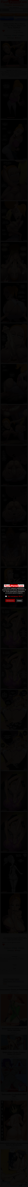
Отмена (19, 600)
